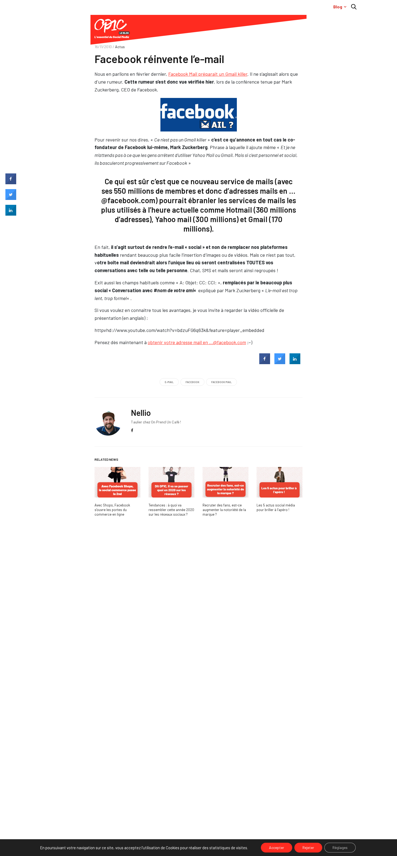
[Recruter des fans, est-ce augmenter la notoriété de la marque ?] (225, 482)
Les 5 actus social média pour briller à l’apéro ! (276, 507)
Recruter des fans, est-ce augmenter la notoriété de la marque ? (224, 509)
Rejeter (308, 847)
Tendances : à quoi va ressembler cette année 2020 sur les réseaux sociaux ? (171, 509)
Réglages (340, 847)
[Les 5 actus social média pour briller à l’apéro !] (279, 482)
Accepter (276, 847)
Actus (120, 46)
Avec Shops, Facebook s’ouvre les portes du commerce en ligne (112, 509)
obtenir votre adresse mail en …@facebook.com (197, 342)
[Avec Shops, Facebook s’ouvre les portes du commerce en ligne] (117, 482)
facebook (192, 382)
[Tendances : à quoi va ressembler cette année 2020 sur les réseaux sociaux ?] (171, 482)
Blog (337, 6)
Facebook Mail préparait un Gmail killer (207, 74)
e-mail (169, 382)
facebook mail (221, 382)
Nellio (141, 412)
